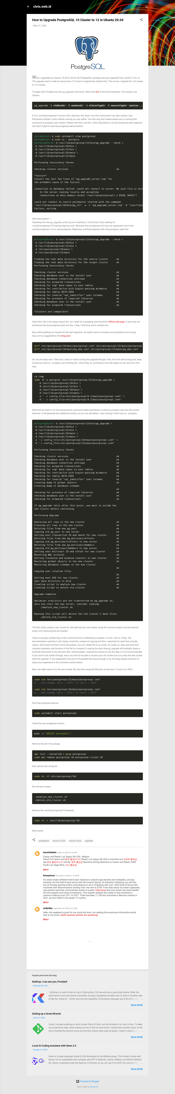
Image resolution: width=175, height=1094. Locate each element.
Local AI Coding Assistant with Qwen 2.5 (54, 1045)
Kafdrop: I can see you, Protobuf (49, 981)
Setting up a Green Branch (46, 1013)
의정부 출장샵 (130, 859)
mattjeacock (94, 1087)
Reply (46, 870)
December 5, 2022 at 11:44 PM (67, 876)
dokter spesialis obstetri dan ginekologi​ (79, 915)
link (97, 92)
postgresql (44, 840)
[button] (141, 20)
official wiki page (116, 321)
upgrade (89, 840)
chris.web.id (42, 6)
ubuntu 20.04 (58, 840)
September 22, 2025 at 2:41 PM (65, 908)
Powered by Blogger (89, 1081)
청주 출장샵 (77, 862)
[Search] (146, 7)
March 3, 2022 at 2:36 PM (67, 853)
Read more (137, 1005)
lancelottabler (50, 852)
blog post (65, 336)
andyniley (47, 908)
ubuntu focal (75, 840)
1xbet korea (100, 890)
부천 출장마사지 (55, 862)
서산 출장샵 (71, 865)
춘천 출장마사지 (73, 859)
